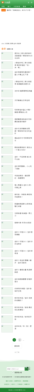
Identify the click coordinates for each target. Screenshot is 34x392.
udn (2, 43)
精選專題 (25, 381)
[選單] (31, 2)
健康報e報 (18, 372)
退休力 (13, 384)
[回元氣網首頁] (7, 2)
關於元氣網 (9, 381)
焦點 (3, 6)
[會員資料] (28, 2)
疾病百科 (7, 384)
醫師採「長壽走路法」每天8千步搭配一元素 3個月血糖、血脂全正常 (19, 10)
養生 (9, 6)
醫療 (24, 6)
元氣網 (7, 43)
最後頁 (17, 346)
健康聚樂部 (17, 381)
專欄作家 (27, 384)
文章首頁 (20, 384)
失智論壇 (17, 6)
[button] (31, 6)
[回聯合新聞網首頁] (2, 2)
